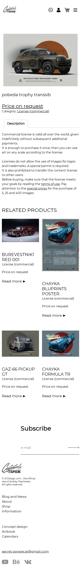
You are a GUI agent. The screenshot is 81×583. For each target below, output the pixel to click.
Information (11, 511)
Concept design (15, 527)
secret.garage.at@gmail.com (25, 551)
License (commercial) (33, 111)
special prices (37, 188)
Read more (12, 281)
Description (16, 123)
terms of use (50, 184)
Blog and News (14, 496)
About (7, 501)
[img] (75, 10)
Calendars (10, 536)
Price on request (22, 106)
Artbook (8, 531)
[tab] (16, 124)
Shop (6, 506)
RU (51, 10)
